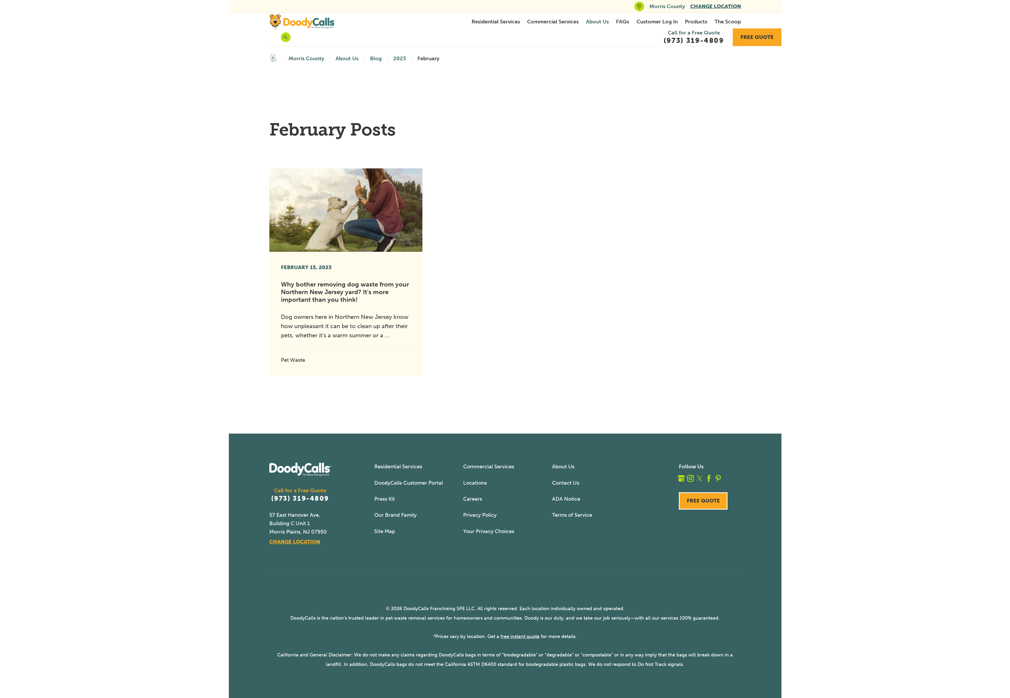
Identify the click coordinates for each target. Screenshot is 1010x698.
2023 (399, 58)
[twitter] (699, 478)
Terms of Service (572, 515)
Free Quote (757, 37)
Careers (472, 499)
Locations (475, 483)
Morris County (306, 58)
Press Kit (384, 499)
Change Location (715, 6)
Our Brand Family (395, 515)
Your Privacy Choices (488, 531)
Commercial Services (553, 21)
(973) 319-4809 (300, 498)
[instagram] (690, 478)
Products (696, 21)
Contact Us (565, 483)
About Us (597, 21)
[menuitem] (496, 22)
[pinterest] (718, 478)
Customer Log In (657, 21)
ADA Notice (566, 499)
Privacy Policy (480, 515)
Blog (376, 58)
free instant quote (520, 636)
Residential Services (496, 21)
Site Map (384, 531)
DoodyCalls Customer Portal (408, 483)
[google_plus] (681, 478)
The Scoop (728, 21)
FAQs (622, 21)
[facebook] (708, 478)
